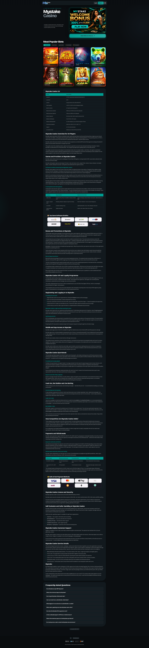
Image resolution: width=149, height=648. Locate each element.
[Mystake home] (46, 3)
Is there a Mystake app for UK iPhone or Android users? (59, 614)
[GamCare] (67, 641)
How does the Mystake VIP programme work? (56, 611)
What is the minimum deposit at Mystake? (56, 592)
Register (101, 3)
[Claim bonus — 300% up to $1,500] (87, 20)
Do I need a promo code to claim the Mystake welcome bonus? (60, 622)
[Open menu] (105, 3)
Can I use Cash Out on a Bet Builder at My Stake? (57, 600)
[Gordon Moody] (82, 641)
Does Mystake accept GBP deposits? (54, 588)
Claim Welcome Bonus (87, 35)
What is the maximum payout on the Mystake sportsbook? (59, 618)
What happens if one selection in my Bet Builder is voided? (59, 603)
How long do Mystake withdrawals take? (55, 596)
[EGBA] (77, 641)
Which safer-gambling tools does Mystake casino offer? (59, 607)
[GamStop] (72, 641)
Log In (95, 3)
